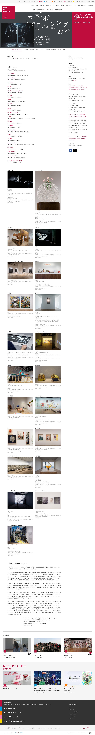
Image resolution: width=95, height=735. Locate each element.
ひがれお (10, 95)
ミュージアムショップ (68, 1)
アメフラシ (10, 82)
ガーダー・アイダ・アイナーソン (15, 91)
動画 (64, 49)
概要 (9, 49)
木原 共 (9, 108)
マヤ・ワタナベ (11, 151)
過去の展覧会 (50, 9)
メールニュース (72, 716)
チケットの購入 (18, 1)
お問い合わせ (71, 718)
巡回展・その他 (58, 9)
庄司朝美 (10, 138)
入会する (24, 1)
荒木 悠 (9, 86)
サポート (63, 5)
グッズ (59, 49)
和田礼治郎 (10, 147)
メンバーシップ (56, 5)
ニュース (37, 5)
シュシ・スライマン (12, 143)
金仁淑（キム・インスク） (14, 112)
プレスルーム (21, 728)
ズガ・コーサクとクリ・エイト (15, 160)
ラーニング (42, 5)
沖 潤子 (9, 134)
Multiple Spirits (11, 129)
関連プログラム (40, 49)
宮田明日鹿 (10, 125)
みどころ (26, 49)
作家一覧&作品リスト (17, 49)
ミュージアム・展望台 (32, 1)
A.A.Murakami (11, 73)
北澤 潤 (9, 117)
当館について (68, 5)
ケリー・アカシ (11, 77)
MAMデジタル (49, 5)
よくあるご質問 (72, 714)
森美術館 (41, 1)
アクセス (71, 707)
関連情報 (32, 49)
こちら (15, 58)
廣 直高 (9, 99)
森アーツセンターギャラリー (58, 1)
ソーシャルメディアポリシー (54, 728)
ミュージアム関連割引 (73, 711)
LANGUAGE (90, 5)
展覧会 (32, 5)
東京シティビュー (48, 1)
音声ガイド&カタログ (51, 49)
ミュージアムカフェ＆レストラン (79, 1)
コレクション (77, 5)
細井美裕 (10, 103)
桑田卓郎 (10, 121)
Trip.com (78, 138)
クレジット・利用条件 (31, 728)
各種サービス (71, 709)
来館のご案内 (83, 5)
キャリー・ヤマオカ (12, 155)
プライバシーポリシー (42, 728)
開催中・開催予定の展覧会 (38, 9)
